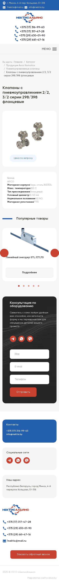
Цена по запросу (23, 158)
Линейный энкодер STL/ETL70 (25, 257)
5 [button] (38, 286)
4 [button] (33, 286)
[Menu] (49, 49)
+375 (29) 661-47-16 (32, 39)
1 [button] (19, 286)
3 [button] (29, 286)
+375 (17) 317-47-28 (32, 31)
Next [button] (54, 253)
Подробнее (29, 272)
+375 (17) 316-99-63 (32, 27)
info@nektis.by (36, 7)
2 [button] (24, 286)
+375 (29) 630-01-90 (32, 35)
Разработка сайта (37, 578)
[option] (29, 254)
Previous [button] (4, 253)
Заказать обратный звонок (33, 554)
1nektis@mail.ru (15, 7)
